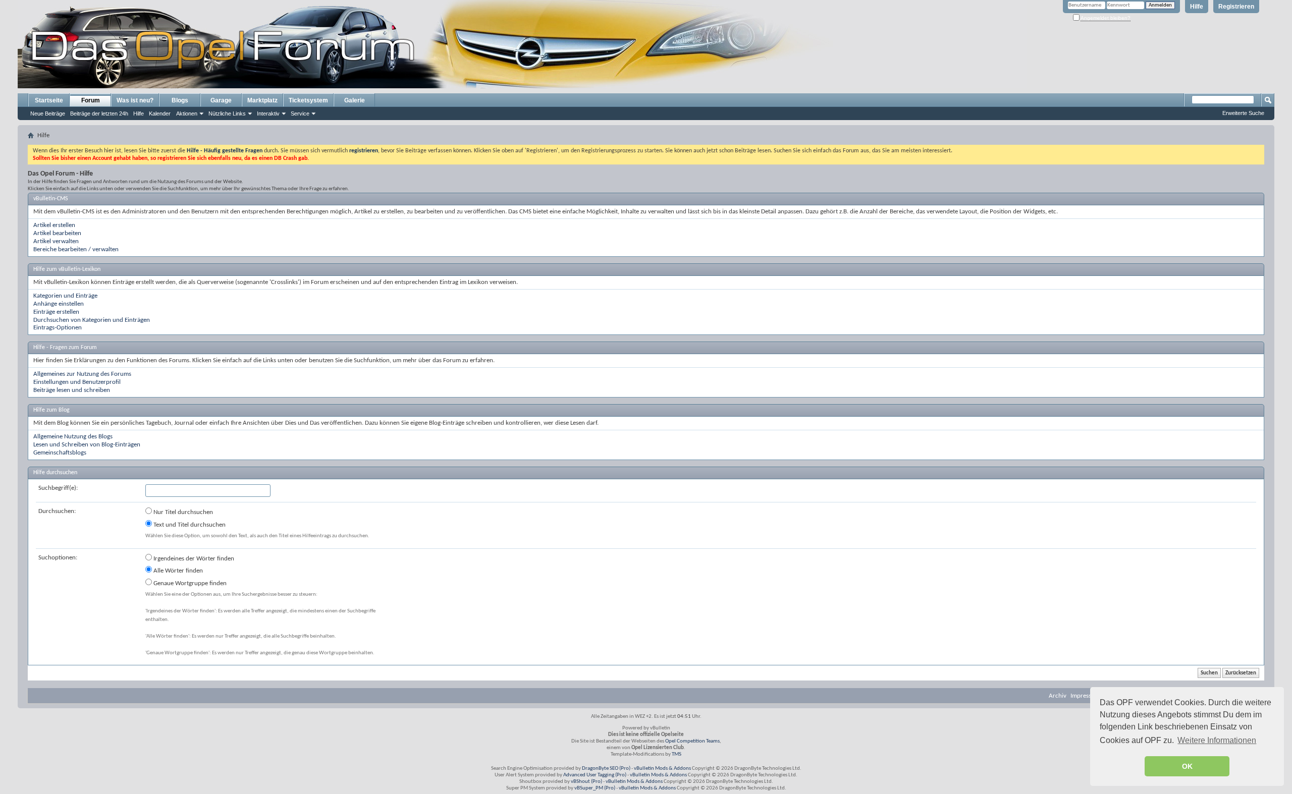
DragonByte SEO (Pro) (606, 768)
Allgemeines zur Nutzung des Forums (82, 374)
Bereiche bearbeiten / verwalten (76, 249)
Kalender (160, 113)
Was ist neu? (135, 100)
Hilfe (1196, 6)
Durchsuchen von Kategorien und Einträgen (91, 320)
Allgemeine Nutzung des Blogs (73, 436)
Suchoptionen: (57, 557)
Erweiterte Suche (1243, 113)
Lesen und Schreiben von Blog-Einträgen (86, 444)
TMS (676, 754)
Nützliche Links (227, 113)
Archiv (1057, 696)
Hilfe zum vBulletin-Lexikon (66, 269)
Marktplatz (262, 100)
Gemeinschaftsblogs (59, 452)
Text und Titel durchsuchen (189, 525)
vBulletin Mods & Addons (662, 768)
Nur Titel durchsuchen (182, 512)
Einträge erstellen (56, 312)
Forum (90, 100)
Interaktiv (268, 113)
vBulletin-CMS (50, 199)
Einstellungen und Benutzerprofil (77, 382)
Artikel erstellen (54, 225)
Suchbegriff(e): (58, 488)
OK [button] (1187, 766)
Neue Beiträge (47, 113)
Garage (221, 100)
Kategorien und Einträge (65, 296)
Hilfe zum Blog (51, 410)
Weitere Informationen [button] (1216, 740)
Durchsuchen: (57, 511)
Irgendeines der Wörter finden (193, 558)
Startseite (49, 100)
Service (300, 113)
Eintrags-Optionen (57, 327)
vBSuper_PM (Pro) (594, 788)
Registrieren (1236, 6)
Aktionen (186, 113)
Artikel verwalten (56, 241)
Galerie (354, 100)
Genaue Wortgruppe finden (189, 583)
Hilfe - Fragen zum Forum (65, 348)
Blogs (180, 100)
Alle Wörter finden (177, 571)
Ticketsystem (308, 100)
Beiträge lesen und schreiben (71, 390)
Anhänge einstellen (58, 304)
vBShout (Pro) (586, 781)
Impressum (1085, 696)
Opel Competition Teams (692, 741)
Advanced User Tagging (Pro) (594, 775)
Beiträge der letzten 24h (99, 113)
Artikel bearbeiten (57, 233)
